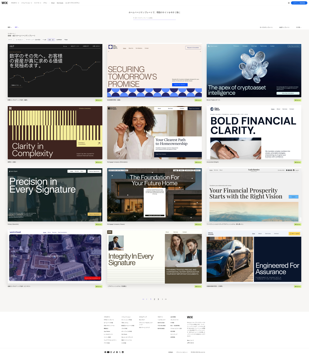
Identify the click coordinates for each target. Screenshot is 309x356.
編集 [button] (55, 68)
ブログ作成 (124, 328)
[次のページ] (162, 299)
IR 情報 (172, 322)
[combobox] (156, 18)
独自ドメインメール (127, 340)
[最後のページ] (166, 299)
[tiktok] (114, 352)
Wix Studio (60, 3)
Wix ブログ (142, 319)
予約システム (125, 322)
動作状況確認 (161, 328)
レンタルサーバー (108, 334)
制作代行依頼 (161, 322)
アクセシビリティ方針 (176, 328)
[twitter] (119, 352)
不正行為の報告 (162, 325)
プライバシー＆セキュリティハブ (146, 323)
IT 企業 (44, 39)
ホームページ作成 (108, 322)
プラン (45, 3)
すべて (10, 39)
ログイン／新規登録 (299, 3)
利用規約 (170, 352)
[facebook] (105, 352)
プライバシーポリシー (182, 352)
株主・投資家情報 (175, 325)
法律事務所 (59, 39)
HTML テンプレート (109, 319)
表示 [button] (55, 73)
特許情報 (173, 331)
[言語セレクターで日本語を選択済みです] (289, 3)
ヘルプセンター (162, 319)
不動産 (66, 39)
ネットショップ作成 (127, 319)
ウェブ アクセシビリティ (110, 340)
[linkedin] (122, 352)
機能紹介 (106, 328)
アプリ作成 (107, 343)
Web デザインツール (109, 325)
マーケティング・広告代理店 (33, 39)
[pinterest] (116, 352)
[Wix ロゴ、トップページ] (5, 3)
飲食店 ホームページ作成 (128, 325)
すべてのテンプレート (266, 27)
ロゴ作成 (124, 343)
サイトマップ (174, 334)
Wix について (190, 340)
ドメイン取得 (107, 337)
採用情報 (173, 337)
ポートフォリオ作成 (127, 331)
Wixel (52, 3)
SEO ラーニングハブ (144, 327)
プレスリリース (174, 319)
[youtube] (108, 352)
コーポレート (11, 33)
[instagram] (111, 352)
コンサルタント (19, 39)
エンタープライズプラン (72, 3)
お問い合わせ (190, 343)
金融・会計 (51, 39)
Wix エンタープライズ (127, 337)
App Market (107, 331)
